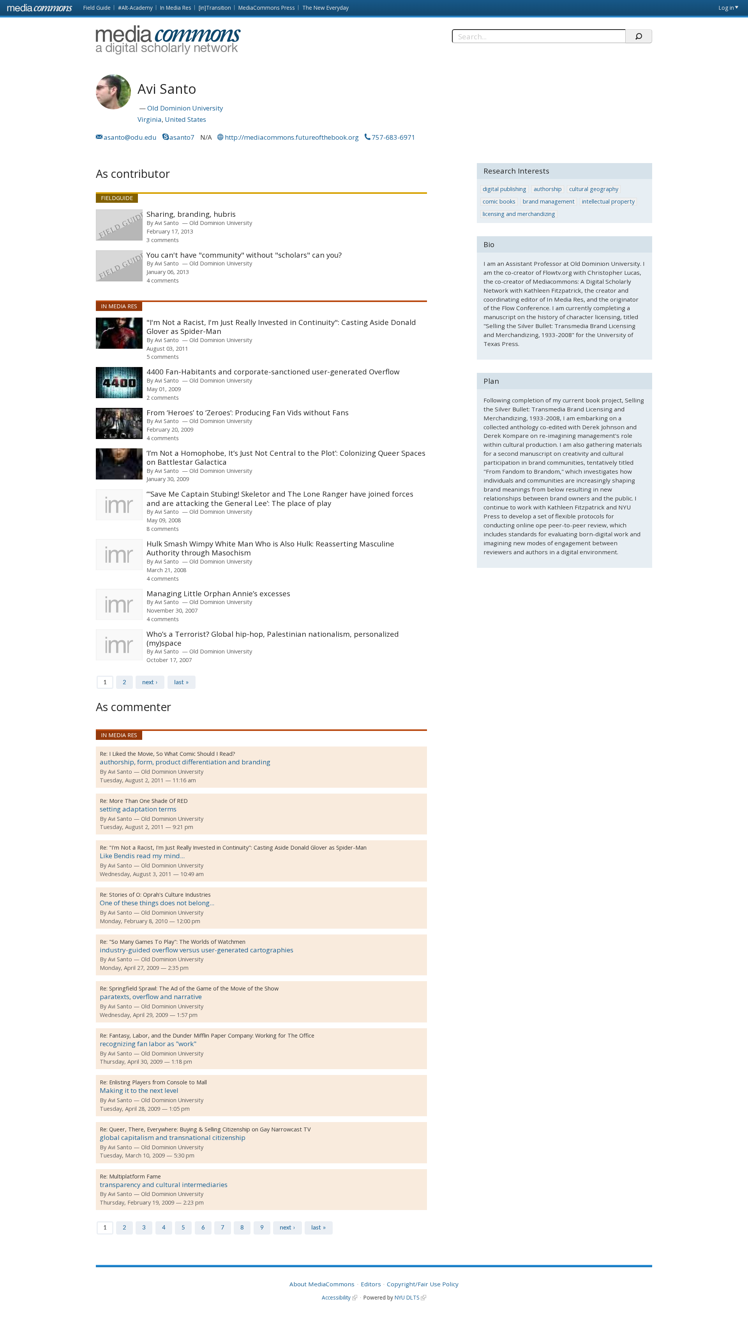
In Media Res (175, 7)
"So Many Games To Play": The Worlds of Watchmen (177, 941)
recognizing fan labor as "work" (148, 1043)
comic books (499, 201)
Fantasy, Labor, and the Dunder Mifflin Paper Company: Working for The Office (211, 1035)
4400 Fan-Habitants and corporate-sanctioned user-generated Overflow (272, 371)
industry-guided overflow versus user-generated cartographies (196, 949)
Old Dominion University (185, 108)
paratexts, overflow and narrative (151, 996)
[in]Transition (215, 7)
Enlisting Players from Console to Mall (158, 1082)
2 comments (162, 397)
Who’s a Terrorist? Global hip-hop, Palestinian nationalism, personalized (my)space (272, 638)
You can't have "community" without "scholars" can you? (244, 254)
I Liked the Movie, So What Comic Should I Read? (172, 753)
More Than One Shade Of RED (148, 800)
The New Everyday (325, 7)
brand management (549, 201)
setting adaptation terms (138, 808)
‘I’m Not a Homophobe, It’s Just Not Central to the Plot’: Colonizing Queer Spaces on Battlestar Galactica (285, 457)
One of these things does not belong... (157, 902)
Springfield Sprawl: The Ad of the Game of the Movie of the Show (194, 988)
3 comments (162, 240)
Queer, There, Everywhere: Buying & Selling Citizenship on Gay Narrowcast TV (210, 1129)
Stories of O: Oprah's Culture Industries (160, 894)
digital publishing (504, 189)
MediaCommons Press (266, 7)
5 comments (162, 356)
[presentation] (119, 225)
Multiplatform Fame (135, 1176)
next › (150, 682)
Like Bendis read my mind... (142, 855)
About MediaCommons (322, 1284)
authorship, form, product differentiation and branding (185, 761)
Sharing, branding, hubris (191, 213)
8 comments (162, 528)
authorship (548, 189)
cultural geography (593, 189)
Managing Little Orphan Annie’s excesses (218, 593)
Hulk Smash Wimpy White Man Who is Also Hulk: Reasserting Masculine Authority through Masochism (270, 548)
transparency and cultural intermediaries (164, 1184)
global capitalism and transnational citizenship (172, 1137)
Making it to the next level (139, 1090)
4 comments (162, 280)
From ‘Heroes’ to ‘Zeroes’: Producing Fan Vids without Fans (247, 412)
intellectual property (608, 201)
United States (185, 119)
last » (181, 682)
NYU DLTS (407, 1297)
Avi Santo (167, 223)
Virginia (150, 119)
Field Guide (97, 7)
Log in (726, 7)
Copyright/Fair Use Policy (423, 1284)
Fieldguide (117, 198)
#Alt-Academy (135, 7)
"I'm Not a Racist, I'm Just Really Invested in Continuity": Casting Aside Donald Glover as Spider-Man (281, 327)
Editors (371, 1284)
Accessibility (336, 1297)
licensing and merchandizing (519, 214)
